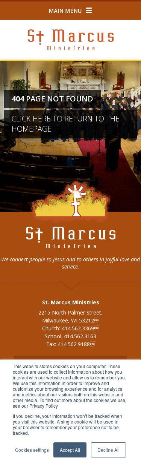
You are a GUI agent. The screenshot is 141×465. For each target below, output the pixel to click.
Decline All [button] (108, 450)
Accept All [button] (70, 450)
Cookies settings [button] (32, 450)
